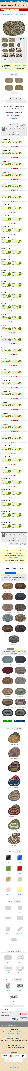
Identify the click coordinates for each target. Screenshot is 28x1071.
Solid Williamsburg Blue (7, 664)
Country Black (20, 633)
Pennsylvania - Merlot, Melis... (7, 707)
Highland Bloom (20, 612)
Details (11, 101)
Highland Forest (20, 623)
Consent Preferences (14, 1067)
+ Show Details (14, 118)
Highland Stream (20, 696)
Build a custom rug (8, 555)
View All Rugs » (19, 721)
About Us (12, 1023)
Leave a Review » (20, 1047)
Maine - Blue (7, 717)
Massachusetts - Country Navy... (20, 717)
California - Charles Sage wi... (20, 707)
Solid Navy (20, 664)
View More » (7, 721)
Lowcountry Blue (8, 623)
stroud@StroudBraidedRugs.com (14, 1033)
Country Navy (20, 601)
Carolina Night (14, 644)
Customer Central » (14, 1038)
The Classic (20, 591)
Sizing (14, 101)
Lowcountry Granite (20, 675)
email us (22, 1)
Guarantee (24, 101)
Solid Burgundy (8, 675)
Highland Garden (7, 612)
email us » (7, 68)
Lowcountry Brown (7, 696)
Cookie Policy (22, 1065)
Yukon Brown (7, 686)
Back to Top (5, 1009)
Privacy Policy (14, 1065)
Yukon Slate (20, 686)
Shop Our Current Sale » (21, 1023)
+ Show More (14, 93)
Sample (7, 101)
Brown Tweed (7, 591)
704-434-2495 (15, 1)
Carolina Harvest (8, 601)
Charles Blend (7, 633)
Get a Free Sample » (20, 65)
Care (17, 101)
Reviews (19, 101)
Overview (3, 101)
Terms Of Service (5, 1065)
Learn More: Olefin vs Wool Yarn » (14, 1006)
